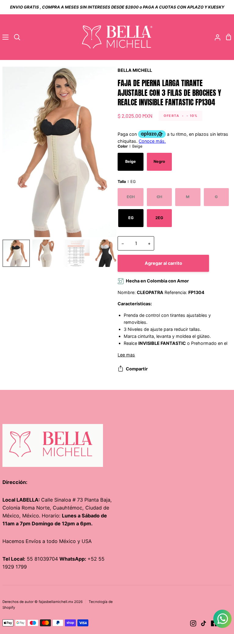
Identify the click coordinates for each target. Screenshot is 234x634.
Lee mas (126, 354)
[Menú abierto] (4, 37)
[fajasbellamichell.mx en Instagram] (193, 623)
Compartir (137, 368)
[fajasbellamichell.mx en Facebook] (214, 623)
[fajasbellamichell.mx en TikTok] (203, 623)
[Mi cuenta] (215, 37)
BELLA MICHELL (135, 70)
